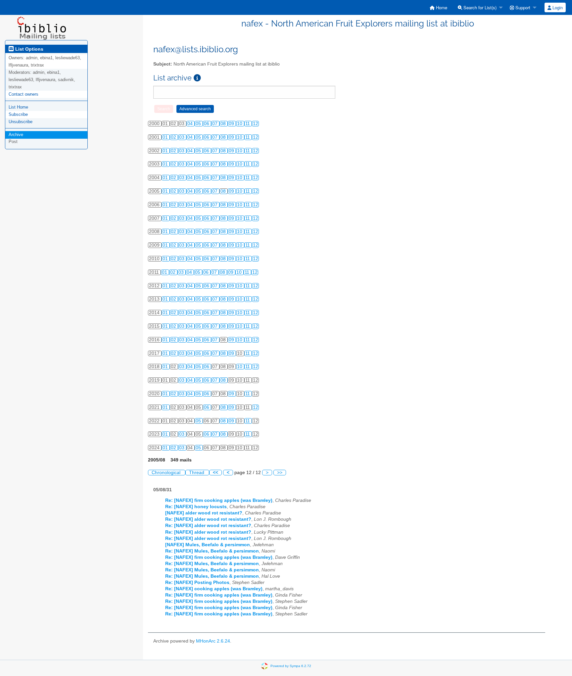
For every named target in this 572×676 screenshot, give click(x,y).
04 (190, 123)
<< (215, 472)
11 (248, 123)
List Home (18, 107)
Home (441, 7)
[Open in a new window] (197, 78)
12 (255, 123)
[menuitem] (438, 7)
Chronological (167, 472)
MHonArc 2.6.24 (213, 641)
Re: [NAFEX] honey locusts (196, 506)
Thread (197, 472)
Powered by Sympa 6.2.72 (290, 666)
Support (522, 7)
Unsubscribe (20, 121)
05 (199, 123)
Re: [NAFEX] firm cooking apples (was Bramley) (218, 500)
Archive (16, 134)
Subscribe (18, 114)
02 (174, 137)
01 (166, 137)
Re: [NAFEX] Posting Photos (197, 582)
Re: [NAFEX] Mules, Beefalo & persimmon (212, 551)
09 (232, 123)
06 (207, 123)
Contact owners (23, 94)
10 (240, 123)
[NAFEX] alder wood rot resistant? (203, 512)
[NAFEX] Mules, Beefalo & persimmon (207, 544)
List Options (28, 49)
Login (557, 7)
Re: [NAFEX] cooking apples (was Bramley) (213, 588)
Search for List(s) (479, 7)
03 (182, 137)
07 (215, 123)
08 (223, 123)
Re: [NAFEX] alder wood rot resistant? (208, 519)
